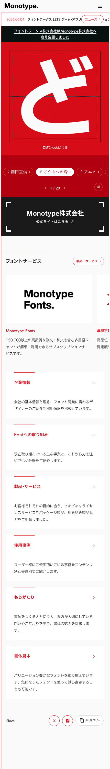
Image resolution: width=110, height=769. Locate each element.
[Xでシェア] (54, 720)
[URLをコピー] (89, 720)
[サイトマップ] (100, 6)
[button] (65, 188)
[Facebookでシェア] (67, 720)
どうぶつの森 (55, 172)
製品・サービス (87, 261)
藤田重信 (19, 172)
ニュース (91, 19)
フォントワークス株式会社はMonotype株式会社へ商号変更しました (55, 34)
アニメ (90, 172)
